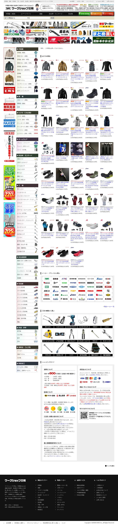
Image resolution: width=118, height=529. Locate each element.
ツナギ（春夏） (21, 116)
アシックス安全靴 (22, 294)
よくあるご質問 (100, 1)
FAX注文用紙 (80, 495)
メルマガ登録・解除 (82, 490)
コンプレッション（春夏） (24, 83)
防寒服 (19, 77)
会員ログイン (80, 487)
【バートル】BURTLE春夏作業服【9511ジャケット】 (62, 103)
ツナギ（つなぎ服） (43, 490)
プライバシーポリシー (55, 456)
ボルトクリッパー (22, 216)
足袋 (18, 107)
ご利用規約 (99, 487)
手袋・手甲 (41, 504)
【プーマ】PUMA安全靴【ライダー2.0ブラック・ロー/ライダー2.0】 (47, 184)
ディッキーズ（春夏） (23, 123)
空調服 (19, 73)
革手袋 (19, 331)
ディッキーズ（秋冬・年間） (25, 126)
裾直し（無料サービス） (24, 370)
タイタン (59, 500)
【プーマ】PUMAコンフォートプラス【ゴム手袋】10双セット (91, 209)
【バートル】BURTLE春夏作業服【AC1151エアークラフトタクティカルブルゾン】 (77, 105)
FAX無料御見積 (81, 492)
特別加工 (40, 509)
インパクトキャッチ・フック (25, 199)
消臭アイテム (21, 354)
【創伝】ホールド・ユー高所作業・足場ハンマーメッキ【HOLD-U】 (106, 158)
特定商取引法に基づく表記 (92, 404)
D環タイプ (20, 159)
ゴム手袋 (19, 334)
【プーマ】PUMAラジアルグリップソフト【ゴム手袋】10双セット (77, 209)
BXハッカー (20, 189)
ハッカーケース (21, 192)
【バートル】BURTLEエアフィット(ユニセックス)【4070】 (106, 76)
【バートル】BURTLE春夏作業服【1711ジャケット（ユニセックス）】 (62, 75)
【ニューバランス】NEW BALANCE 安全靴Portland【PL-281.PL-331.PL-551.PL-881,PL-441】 (77, 237)
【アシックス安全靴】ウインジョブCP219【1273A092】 (77, 263)
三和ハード (60, 487)
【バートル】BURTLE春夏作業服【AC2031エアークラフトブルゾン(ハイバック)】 (92, 132)
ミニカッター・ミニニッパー (25, 220)
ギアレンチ (20, 230)
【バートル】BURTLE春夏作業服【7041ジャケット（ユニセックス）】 (47, 75)
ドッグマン (60, 495)
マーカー (19, 350)
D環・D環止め (21, 179)
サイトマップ (90, 1)
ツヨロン (59, 497)
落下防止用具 (21, 241)
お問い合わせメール (62, 423)
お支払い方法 (95, 375)
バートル (59, 490)
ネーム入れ (95, 398)
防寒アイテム (21, 80)
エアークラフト (26, 14)
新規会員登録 (80, 485)
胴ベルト (19, 172)
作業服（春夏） (11, 14)
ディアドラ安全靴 (22, 297)
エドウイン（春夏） (23, 130)
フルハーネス (21, 169)
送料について (100, 492)
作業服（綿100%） (22, 66)
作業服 (39, 485)
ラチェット (20, 223)
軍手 (18, 338)
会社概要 (72, 1)
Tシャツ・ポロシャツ (23, 146)
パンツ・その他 (21, 149)
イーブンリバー (61, 492)
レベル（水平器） (22, 213)
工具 (39, 497)
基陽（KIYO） (61, 504)
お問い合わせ (110, 1)
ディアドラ (60, 509)
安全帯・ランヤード (55, 14)
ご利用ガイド (100, 485)
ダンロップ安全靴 (22, 311)
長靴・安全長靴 (21, 318)
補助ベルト (20, 176)
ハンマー (19, 237)
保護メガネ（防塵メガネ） (24, 260)
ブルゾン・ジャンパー (23, 142)
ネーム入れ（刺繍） (23, 367)
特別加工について (101, 495)
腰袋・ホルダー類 (22, 244)
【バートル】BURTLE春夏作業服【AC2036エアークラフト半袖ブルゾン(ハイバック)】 (77, 132)
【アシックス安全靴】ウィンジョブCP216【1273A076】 (106, 184)
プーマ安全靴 (21, 290)
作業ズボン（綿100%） (24, 70)
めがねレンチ (21, 234)
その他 (19, 357)
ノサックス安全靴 (22, 304)
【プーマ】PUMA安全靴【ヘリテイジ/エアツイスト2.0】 (77, 184)
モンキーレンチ (21, 227)
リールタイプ (21, 166)
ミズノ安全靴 (21, 287)
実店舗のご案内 (19, 523)
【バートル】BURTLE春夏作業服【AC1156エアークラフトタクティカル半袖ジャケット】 (77, 77)
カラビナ (19, 203)
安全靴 (70, 14)
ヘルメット (20, 267)
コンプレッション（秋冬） (24, 87)
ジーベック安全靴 (22, 301)
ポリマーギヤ (61, 502)
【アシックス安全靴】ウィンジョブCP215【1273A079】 (47, 209)
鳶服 (40, 14)
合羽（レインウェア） (23, 90)
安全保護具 (41, 500)
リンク (63, 523)
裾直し (102, 398)
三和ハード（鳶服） (23, 100)
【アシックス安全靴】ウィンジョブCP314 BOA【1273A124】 (62, 130)
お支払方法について (102, 490)
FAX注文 (46, 422)
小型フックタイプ (22, 162)
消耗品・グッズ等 (43, 507)
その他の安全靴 (21, 315)
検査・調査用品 (21, 248)
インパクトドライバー (23, 196)
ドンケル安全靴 (21, 308)
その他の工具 (21, 251)
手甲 (18, 341)
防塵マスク (20, 264)
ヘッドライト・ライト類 (24, 271)
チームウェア (41, 492)
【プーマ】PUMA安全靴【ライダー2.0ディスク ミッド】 (48, 263)
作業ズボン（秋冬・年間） (24, 63)
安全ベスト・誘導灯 (23, 274)
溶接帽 (19, 278)
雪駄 (18, 322)
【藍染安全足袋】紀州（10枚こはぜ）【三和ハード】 (77, 158)
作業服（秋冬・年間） (23, 59)
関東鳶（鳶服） (21, 103)
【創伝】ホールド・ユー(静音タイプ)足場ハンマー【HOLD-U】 (92, 158)
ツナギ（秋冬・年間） (23, 119)
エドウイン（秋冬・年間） (24, 133)
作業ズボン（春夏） (23, 56)
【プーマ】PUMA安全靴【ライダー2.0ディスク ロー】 (62, 263)
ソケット (19, 206)
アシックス (60, 507)
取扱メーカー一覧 (109, 306)
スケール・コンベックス (24, 209)
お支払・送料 (80, 1)
